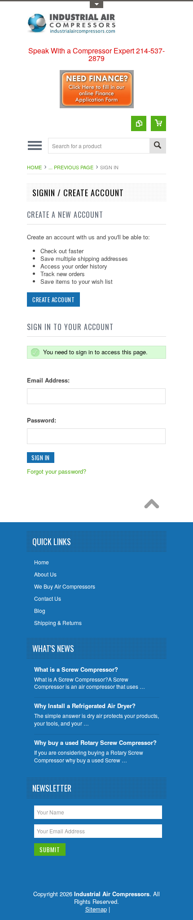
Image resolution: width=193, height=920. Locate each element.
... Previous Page (70, 167)
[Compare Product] (138, 123)
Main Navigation (35, 146)
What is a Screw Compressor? (76, 669)
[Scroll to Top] (154, 506)
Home (34, 167)
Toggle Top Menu (96, 4)
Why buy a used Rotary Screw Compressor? (95, 743)
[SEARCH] (157, 146)
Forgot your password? (56, 471)
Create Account (53, 299)
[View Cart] (158, 123)
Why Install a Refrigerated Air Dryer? (85, 706)
